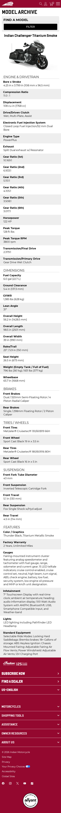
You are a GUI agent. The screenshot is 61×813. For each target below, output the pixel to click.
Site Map (6, 757)
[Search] (41, 4)
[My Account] (46, 4)
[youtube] (24, 783)
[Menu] (58, 4)
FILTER (30, 26)
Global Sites (8, 776)
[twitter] (17, 783)
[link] (30, 706)
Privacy (6, 762)
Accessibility (8, 771)
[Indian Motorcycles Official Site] (7, 4)
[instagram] (10, 783)
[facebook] (3, 783)
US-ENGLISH (10, 690)
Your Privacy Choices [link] (13, 766)
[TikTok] (32, 783)
